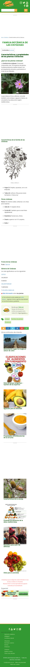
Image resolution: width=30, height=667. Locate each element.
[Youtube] (12, 629)
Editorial (20, 307)
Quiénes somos (8, 651)
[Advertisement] (15, 26)
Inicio (2, 37)
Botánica (6, 37)
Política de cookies (15, 664)
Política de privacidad (20, 662)
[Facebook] (9, 629)
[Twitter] (14, 629)
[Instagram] (17, 629)
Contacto (6, 649)
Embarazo (7, 646)
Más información (7, 293)
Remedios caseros (9, 643)
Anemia (6, 645)
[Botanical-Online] (8, 4)
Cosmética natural (9, 638)
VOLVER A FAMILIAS (8, 290)
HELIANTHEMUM (6, 284)
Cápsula (7, 264)
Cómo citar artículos (9, 653)
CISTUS (3, 274)
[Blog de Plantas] (20, 629)
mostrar (11, 50)
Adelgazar (7, 636)
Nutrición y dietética (9, 634)
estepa (7, 319)
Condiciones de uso (9, 662)
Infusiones (7, 641)
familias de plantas (17, 319)
